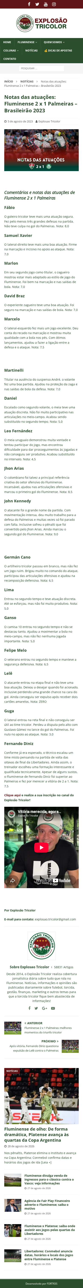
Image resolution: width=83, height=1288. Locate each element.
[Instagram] (54, 4)
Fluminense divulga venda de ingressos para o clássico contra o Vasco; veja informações (49, 1179)
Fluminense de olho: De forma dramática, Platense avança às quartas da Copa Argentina (36, 1134)
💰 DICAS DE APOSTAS (58, 50)
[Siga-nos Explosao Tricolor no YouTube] (51, 1008)
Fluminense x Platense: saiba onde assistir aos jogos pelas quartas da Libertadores (49, 1230)
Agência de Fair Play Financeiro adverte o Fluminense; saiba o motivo (47, 1204)
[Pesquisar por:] (41, 68)
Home (7, 42)
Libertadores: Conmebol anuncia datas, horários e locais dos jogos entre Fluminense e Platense (48, 1255)
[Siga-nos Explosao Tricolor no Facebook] (29, 1008)
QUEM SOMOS (53, 42)
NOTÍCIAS (31, 50)
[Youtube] (45, 4)
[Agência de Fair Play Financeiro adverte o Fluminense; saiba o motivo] (12, 1205)
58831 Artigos (63, 967)
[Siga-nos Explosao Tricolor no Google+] (43, 1008)
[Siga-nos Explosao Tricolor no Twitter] (34, 1008)
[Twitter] (37, 4)
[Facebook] (29, 4)
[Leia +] (46, 1162)
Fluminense (26, 42)
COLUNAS (9, 50)
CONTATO (9, 59)
